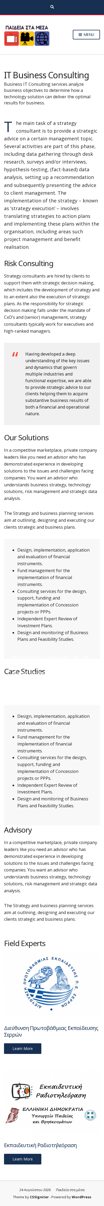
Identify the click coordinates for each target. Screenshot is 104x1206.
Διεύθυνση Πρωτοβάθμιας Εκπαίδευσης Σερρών (51, 1031)
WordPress (81, 1197)
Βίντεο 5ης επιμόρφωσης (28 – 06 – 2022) (52, 661)
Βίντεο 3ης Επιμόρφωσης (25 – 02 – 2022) (50, 677)
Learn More (23, 1048)
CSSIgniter (39, 1197)
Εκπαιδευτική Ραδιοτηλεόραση (40, 1145)
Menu (88, 34)
